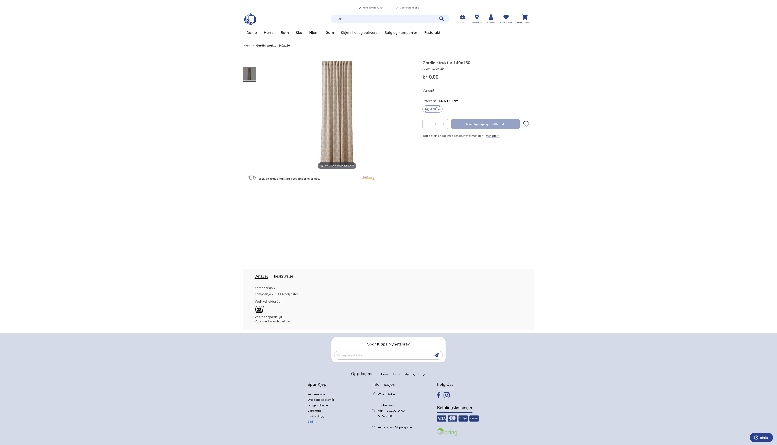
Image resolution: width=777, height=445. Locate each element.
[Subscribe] (436, 355)
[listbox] (475, 109)
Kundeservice (316, 394)
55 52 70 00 (385, 416)
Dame (385, 374)
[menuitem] (251, 32)
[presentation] (260, 277)
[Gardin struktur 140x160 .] (249, 74)
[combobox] (390, 19)
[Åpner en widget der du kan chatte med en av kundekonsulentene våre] (761, 438)
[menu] (388, 32)
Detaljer (261, 276)
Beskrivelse (283, 276)
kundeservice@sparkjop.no (396, 427)
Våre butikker (386, 394)
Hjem (247, 45)
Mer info (491, 136)
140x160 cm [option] (433, 109)
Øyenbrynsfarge (415, 374)
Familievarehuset (370, 8)
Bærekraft (314, 410)
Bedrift (312, 421)
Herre (397, 374)
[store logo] (250, 19)
